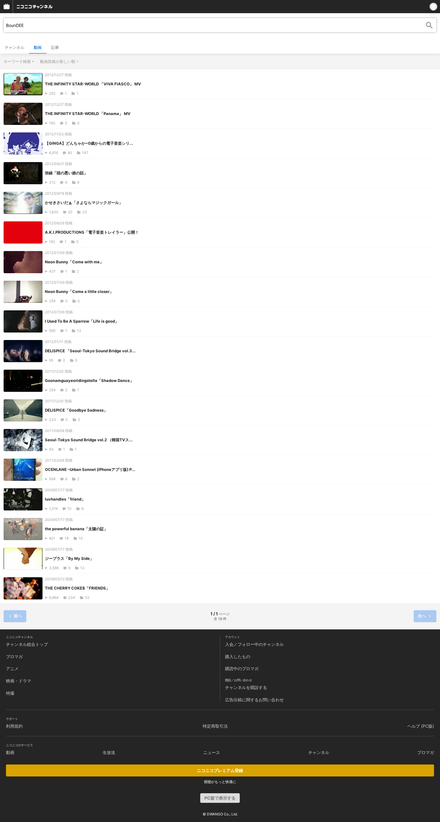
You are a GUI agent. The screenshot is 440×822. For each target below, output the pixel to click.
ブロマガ (14, 656)
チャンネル (14, 47)
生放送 (109, 752)
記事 (55, 47)
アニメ (12, 668)
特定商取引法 (215, 726)
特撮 (10, 693)
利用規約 (14, 726)
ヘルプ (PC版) (420, 726)
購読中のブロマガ (242, 668)
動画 (38, 47)
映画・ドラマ (18, 680)
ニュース (211, 752)
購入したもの (237, 656)
